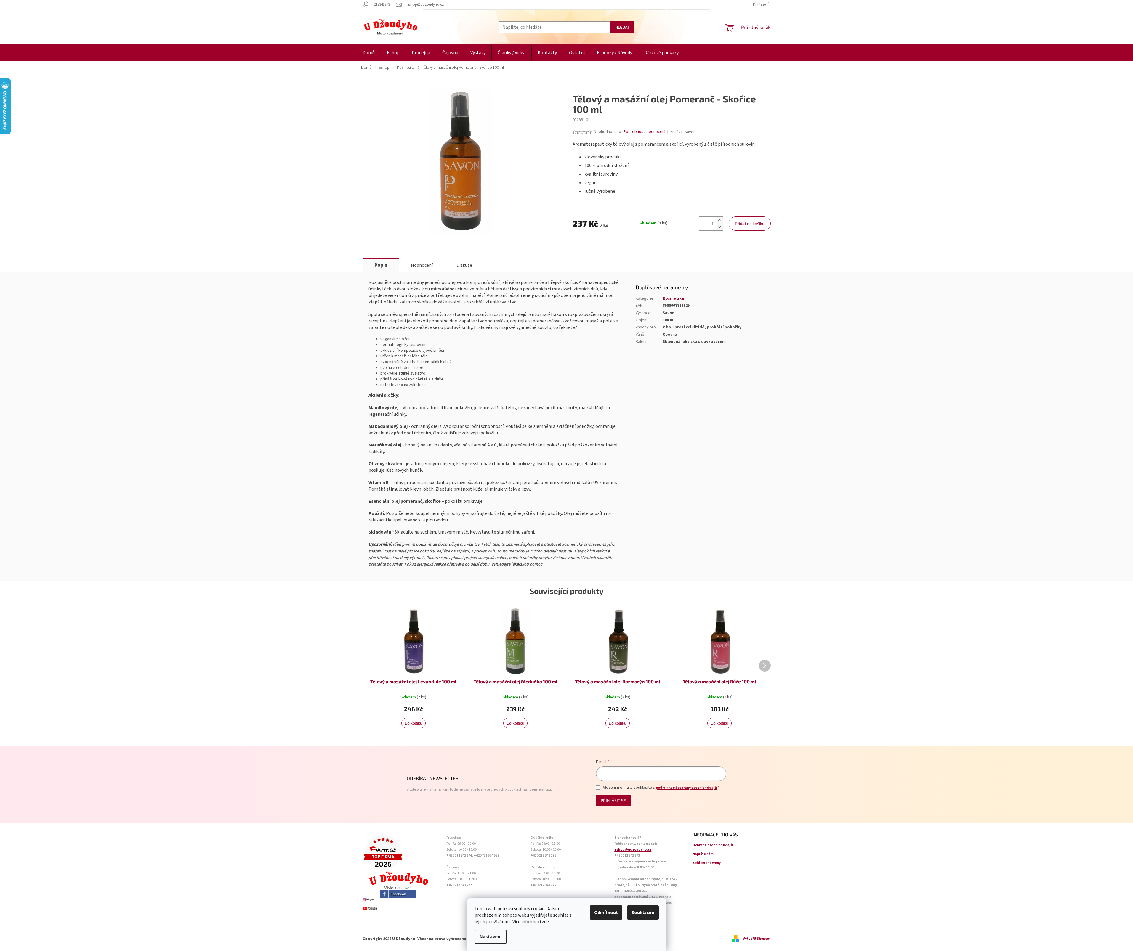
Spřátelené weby (707, 862)
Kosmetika (673, 298)
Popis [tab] (380, 265)
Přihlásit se (613, 800)
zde (545, 921)
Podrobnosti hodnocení (644, 132)
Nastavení (490, 937)
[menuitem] (369, 53)
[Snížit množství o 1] (720, 227)
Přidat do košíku (750, 223)
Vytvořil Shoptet (757, 938)
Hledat (622, 27)
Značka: (682, 132)
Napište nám (703, 854)
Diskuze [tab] (464, 265)
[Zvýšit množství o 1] (720, 220)
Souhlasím (643, 912)
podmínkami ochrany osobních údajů (686, 787)
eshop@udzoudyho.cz (632, 849)
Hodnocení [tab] (422, 265)
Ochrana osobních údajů (713, 845)
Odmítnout (606, 912)
